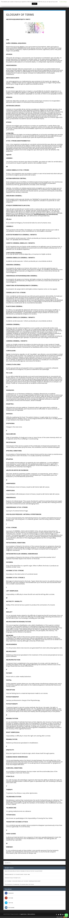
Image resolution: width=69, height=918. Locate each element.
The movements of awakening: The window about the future (19, 884)
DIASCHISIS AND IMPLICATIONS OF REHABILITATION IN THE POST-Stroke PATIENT (23, 871)
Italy (66, 917)
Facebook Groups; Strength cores (12, 877)
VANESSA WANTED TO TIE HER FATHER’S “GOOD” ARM (17, 874)
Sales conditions (31, 914)
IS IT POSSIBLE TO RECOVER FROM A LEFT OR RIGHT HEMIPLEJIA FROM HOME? (22, 881)
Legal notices (23, 914)
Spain (64, 917)
